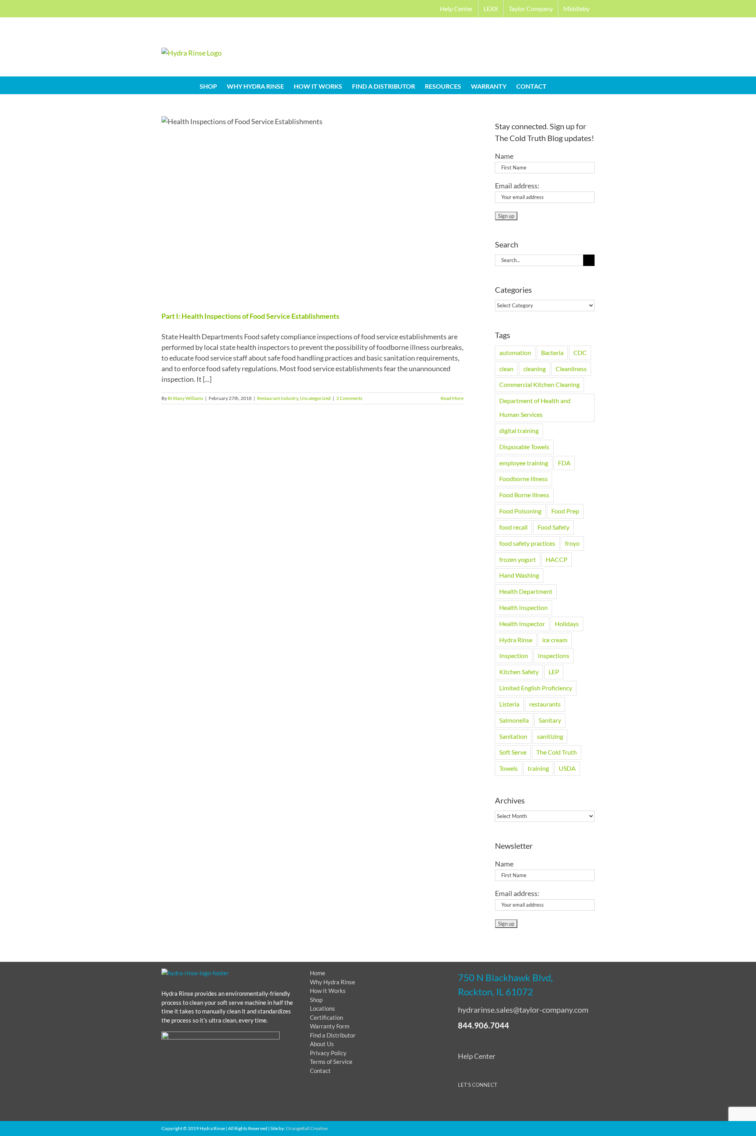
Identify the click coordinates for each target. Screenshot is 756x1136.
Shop (316, 999)
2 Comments (349, 398)
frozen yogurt (517, 559)
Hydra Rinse (515, 639)
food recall (513, 527)
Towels (508, 768)
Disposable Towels (524, 446)
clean (506, 368)
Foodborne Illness (523, 478)
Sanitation (513, 736)
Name (504, 156)
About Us (322, 1043)
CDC (580, 352)
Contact (320, 1070)
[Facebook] (462, 1106)
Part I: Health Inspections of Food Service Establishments (250, 316)
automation (515, 352)
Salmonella (514, 720)
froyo (572, 543)
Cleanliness (571, 368)
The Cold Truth (556, 752)
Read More (452, 398)
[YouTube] (491, 1106)
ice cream (554, 639)
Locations (322, 1008)
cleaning (534, 368)
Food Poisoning (520, 511)
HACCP (556, 559)
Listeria (509, 704)
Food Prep (565, 511)
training (538, 768)
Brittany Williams (185, 398)
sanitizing (550, 736)
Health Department (525, 591)
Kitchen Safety (519, 671)
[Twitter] (477, 1106)
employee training (523, 463)
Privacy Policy (328, 1052)
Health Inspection (523, 607)
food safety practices (527, 543)
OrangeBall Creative (307, 1128)
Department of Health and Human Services (535, 407)
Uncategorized (315, 398)
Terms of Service (331, 1061)
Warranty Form (329, 1026)
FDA (564, 463)
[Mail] (520, 1106)
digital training (519, 430)
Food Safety (553, 527)
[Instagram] (506, 1106)
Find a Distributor (333, 1035)
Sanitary (550, 720)
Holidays (567, 623)
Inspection (513, 655)
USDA (567, 768)
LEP (553, 671)
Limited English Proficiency (535, 688)
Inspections (553, 655)
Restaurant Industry (277, 398)
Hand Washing (519, 575)
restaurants (545, 704)
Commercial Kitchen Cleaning (539, 384)
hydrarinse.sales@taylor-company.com (523, 1009)
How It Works (328, 990)
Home (317, 972)
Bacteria (552, 352)
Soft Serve (512, 752)
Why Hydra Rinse (332, 981)
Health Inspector (522, 623)
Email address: (517, 185)
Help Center (476, 1056)
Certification (326, 1017)
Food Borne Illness (524, 494)
